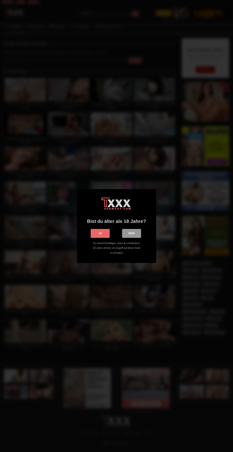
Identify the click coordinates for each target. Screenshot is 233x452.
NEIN (132, 233)
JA (100, 233)
